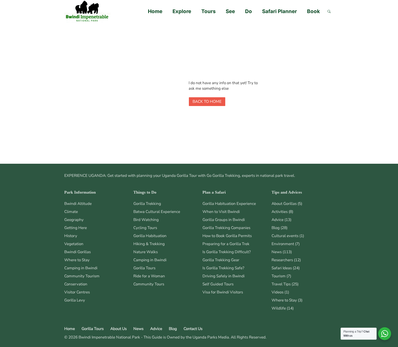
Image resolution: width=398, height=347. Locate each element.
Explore (182, 11)
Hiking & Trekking (149, 244)
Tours (208, 11)
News (277, 252)
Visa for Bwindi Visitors (222, 292)
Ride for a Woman (149, 276)
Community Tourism (82, 276)
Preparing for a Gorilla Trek (225, 244)
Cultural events (285, 235)
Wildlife (279, 308)
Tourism (279, 276)
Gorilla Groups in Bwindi (223, 219)
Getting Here (75, 227)
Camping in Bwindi (80, 268)
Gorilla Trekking (147, 203)
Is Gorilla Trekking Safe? (223, 268)
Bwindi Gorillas (77, 252)
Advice (278, 219)
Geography (74, 219)
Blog (276, 227)
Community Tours (148, 284)
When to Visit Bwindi (221, 211)
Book (313, 11)
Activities (280, 211)
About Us (118, 328)
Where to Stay (77, 260)
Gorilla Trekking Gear (220, 260)
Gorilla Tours (144, 268)
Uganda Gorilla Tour (179, 175)
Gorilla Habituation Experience (229, 203)
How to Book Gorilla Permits (227, 235)
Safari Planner (279, 11)
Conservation (75, 284)
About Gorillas (284, 203)
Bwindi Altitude (78, 203)
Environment (283, 244)
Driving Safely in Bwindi (223, 276)
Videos (278, 292)
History (70, 235)
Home (155, 11)
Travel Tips (281, 284)
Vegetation (73, 244)
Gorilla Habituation (150, 235)
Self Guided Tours (218, 284)
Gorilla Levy (74, 300)
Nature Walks (145, 252)
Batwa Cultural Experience (156, 211)
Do (248, 11)
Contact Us (193, 328)
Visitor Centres (77, 292)
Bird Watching (146, 219)
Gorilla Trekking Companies (226, 227)
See (230, 11)
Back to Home (207, 101)
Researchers (282, 260)
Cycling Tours (145, 227)
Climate (71, 211)
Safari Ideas (282, 268)
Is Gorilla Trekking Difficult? (226, 252)
